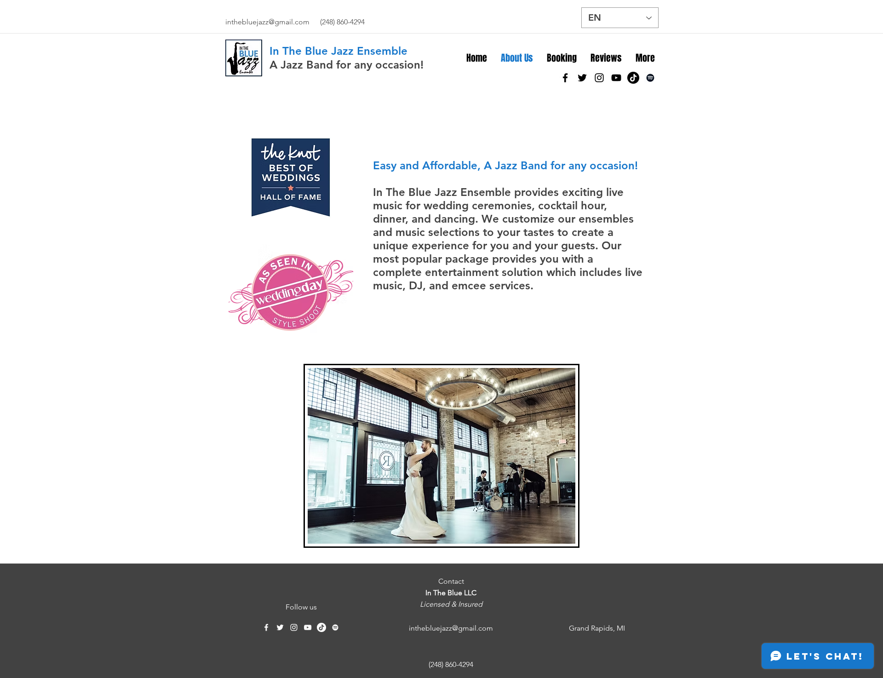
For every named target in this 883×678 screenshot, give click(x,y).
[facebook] (565, 78)
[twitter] (582, 78)
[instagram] (599, 78)
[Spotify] (650, 78)
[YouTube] (616, 78)
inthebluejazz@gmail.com (267, 21)
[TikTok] (633, 78)
